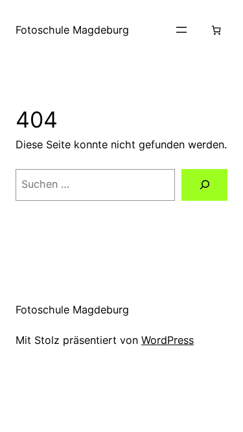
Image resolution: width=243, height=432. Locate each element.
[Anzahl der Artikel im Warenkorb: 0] (216, 30)
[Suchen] (204, 185)
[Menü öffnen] (181, 30)
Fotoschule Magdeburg (72, 29)
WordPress (167, 340)
